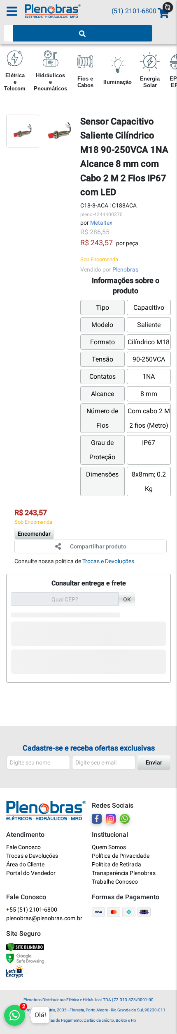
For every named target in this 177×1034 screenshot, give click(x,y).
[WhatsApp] (125, 819)
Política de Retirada (116, 864)
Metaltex (101, 222)
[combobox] (8, 33)
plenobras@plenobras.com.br (44, 918)
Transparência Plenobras (124, 873)
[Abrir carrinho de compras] (162, 13)
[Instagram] (111, 819)
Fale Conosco (23, 847)
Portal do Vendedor (31, 873)
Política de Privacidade (120, 855)
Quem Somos (109, 847)
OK (127, 599)
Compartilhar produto (98, 546)
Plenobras (125, 269)
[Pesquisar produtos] (83, 33)
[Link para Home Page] (68, 11)
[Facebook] (97, 819)
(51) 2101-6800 (134, 11)
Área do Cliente (25, 864)
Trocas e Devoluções (108, 561)
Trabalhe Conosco (115, 881)
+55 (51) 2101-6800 (31, 909)
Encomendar (34, 533)
